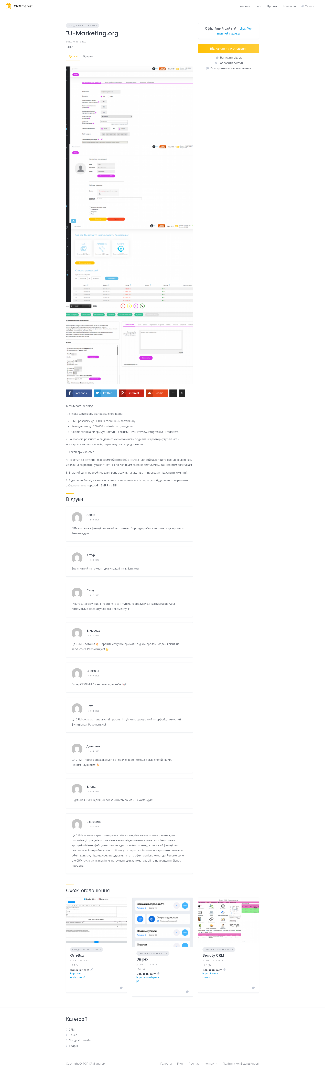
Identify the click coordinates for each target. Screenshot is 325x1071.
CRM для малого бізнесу (82, 25)
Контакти (289, 6)
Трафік (73, 1046)
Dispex (142, 959)
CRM (72, 1029)
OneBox (77, 955)
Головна (244, 6)
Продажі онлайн (80, 1040)
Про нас (272, 6)
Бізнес (73, 1035)
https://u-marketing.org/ (234, 31)
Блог (258, 6)
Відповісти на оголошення (228, 48)
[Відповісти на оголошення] (121, 988)
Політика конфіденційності (241, 1063)
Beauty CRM (213, 955)
